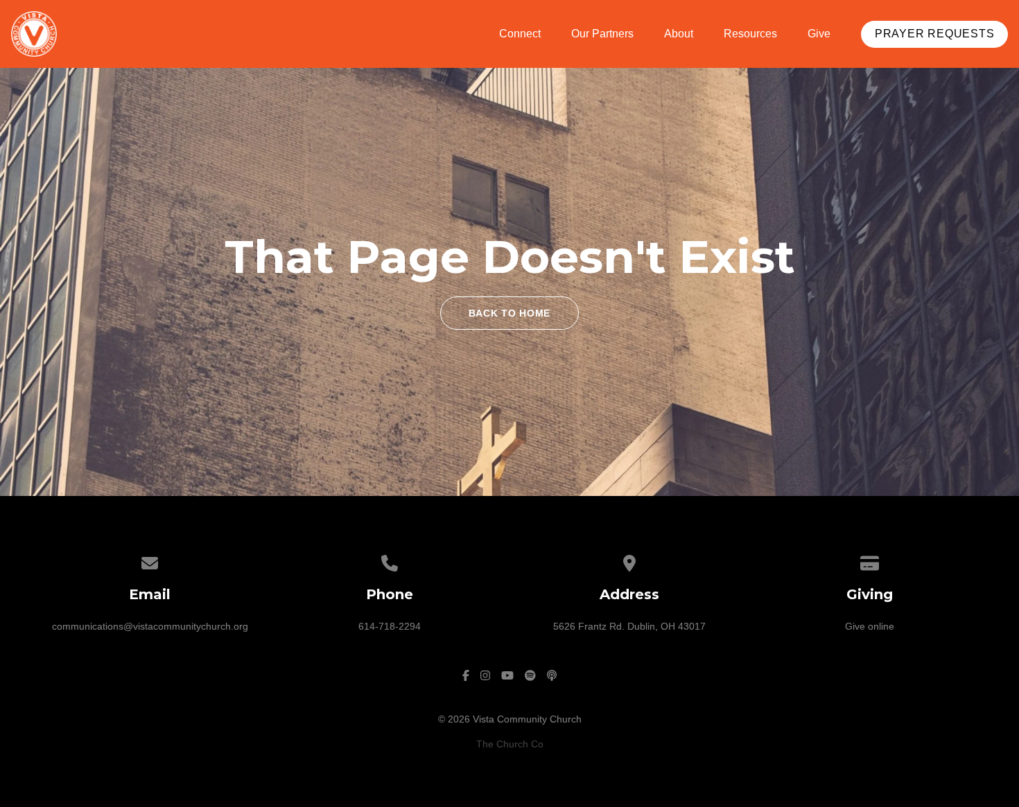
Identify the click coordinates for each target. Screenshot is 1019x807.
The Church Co (509, 744)
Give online (869, 626)
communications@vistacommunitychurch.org (150, 626)
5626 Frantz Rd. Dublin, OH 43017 (629, 626)
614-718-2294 (389, 626)
